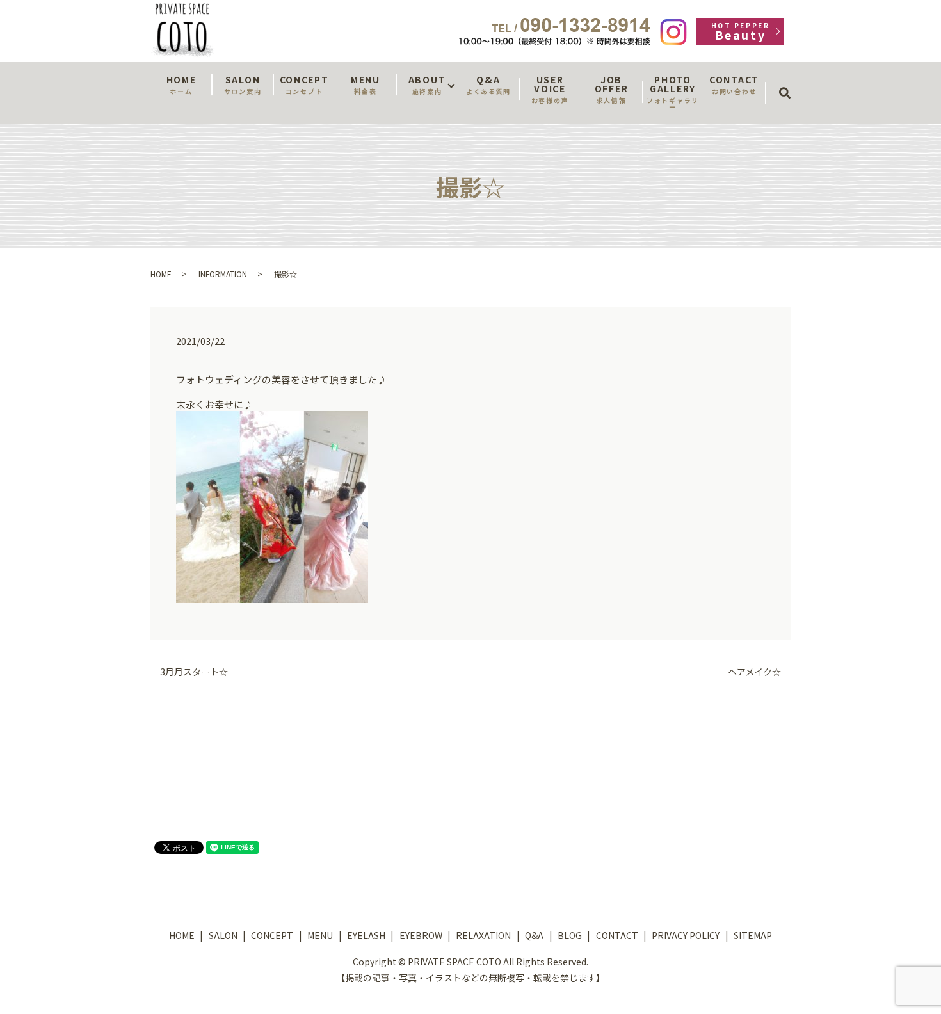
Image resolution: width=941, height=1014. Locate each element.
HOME (181, 84)
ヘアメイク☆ (754, 672)
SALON (242, 84)
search (789, 81)
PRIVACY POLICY (686, 935)
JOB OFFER (611, 89)
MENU (365, 84)
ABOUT (427, 84)
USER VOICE (549, 89)
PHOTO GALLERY (673, 92)
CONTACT (734, 84)
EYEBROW (420, 935)
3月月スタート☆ (194, 672)
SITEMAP (753, 935)
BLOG (570, 935)
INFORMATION (222, 273)
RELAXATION (483, 935)
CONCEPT (304, 84)
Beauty (740, 31)
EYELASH (366, 935)
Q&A (488, 84)
